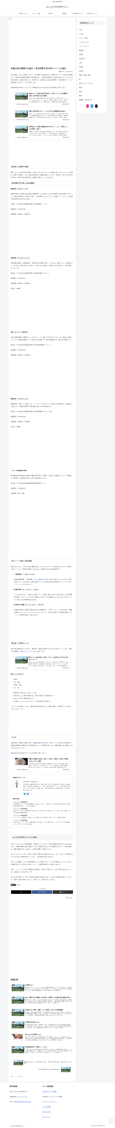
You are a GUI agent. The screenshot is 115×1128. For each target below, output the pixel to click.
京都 (19, 884)
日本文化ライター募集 (49, 1091)
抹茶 (39, 579)
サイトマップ (46, 1117)
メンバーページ (23, 1096)
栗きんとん (24, 651)
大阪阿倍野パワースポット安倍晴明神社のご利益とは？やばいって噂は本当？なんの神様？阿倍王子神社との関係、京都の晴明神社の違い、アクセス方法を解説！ (42, 805)
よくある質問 (46, 1107)
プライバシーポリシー (49, 1101)
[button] (63, 892)
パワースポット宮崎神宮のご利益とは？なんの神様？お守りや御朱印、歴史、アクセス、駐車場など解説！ (40, 817)
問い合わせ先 (46, 1112)
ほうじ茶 (45, 579)
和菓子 (39, 743)
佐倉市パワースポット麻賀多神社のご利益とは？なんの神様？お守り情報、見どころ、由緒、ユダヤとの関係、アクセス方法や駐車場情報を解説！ (42, 811)
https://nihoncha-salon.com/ (22, 1101)
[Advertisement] (42, 32)
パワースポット (24, 802)
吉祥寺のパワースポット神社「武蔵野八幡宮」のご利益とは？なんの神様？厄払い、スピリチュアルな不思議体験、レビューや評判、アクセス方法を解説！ (42, 823)
